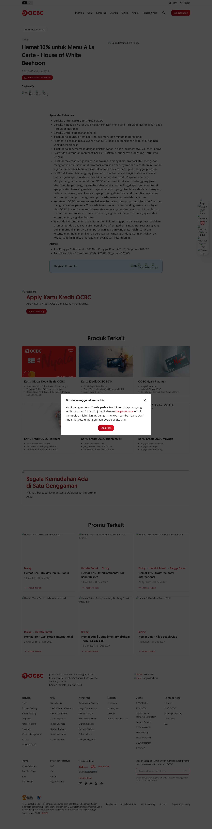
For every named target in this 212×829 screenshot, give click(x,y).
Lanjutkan (106, 427)
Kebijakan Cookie (124, 411)
